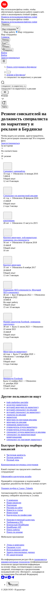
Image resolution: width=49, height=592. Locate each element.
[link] (5, 46)
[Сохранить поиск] (4, 103)
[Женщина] (7, 316)
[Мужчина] (7, 166)
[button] (4, 53)
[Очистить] (5, 92)
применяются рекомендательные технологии (24, 560)
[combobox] (13, 86)
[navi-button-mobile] (4, 61)
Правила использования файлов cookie (19, 22)
